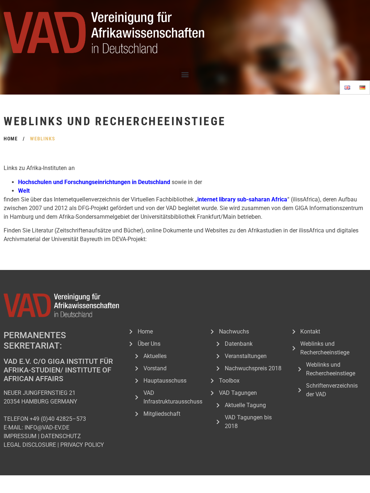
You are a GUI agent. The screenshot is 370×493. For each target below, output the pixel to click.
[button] (185, 74)
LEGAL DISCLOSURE (30, 444)
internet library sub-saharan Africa (242, 199)
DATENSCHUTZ (61, 436)
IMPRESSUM (20, 436)
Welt (24, 190)
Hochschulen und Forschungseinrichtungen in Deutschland (94, 182)
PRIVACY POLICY (82, 444)
